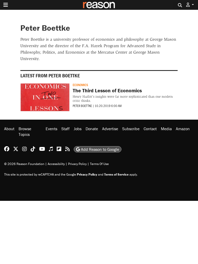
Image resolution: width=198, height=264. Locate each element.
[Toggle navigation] (5, 5)
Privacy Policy (77, 164)
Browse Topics (25, 131)
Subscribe (130, 128)
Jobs (77, 128)
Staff (65, 128)
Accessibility (56, 164)
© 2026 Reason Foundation (24, 164)
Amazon (183, 128)
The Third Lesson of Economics (107, 90)
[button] (190, 5)
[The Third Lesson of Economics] (45, 97)
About (9, 128)
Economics (80, 85)
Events (51, 128)
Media (166, 128)
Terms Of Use (99, 164)
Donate (92, 128)
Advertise (110, 128)
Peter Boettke (82, 106)
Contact (150, 128)
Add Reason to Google (99, 149)
